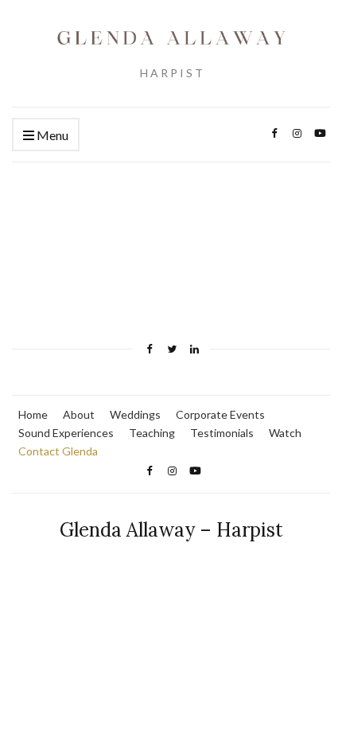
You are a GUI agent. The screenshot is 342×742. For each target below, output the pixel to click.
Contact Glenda (58, 451)
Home (33, 414)
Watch (285, 432)
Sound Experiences (66, 432)
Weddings (135, 414)
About (79, 414)
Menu (51, 135)
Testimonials (222, 432)
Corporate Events (220, 414)
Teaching (152, 432)
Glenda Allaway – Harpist (171, 529)
